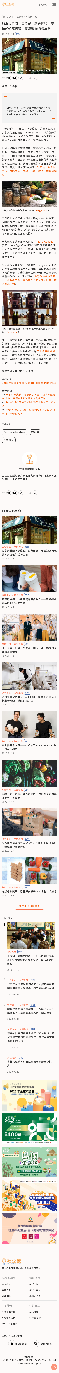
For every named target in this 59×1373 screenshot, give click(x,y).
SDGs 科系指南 (10, 1323)
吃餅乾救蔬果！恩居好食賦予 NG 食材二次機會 (29, 891)
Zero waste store (14, 432)
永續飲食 (6, 692)
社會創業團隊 (9, 1312)
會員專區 (42, 4)
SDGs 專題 (35, 1290)
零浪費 (35, 432)
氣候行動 (32, 16)
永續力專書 (35, 1295)
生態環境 (21, 16)
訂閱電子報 (35, 1317)
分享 (3, 78)
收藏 (29, 78)
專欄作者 (6, 1290)
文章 (11, 16)
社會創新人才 (9, 1317)
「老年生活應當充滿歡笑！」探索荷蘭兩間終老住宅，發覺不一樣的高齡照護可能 (30, 986)
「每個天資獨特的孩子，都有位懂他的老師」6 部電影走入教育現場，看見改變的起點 (30, 959)
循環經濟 (6, 595)
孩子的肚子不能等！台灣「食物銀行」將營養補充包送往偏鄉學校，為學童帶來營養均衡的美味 (30, 1037)
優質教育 (11, 951)
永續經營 (8, 440)
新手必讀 (34, 1284)
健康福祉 (11, 980)
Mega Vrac (42, 210)
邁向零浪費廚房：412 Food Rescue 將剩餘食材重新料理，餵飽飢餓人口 (29, 698)
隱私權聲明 (29, 1356)
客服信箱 (34, 1312)
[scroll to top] (54, 1367)
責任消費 (18, 595)
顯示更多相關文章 (29, 905)
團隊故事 (6, 1284)
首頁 (4, 16)
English (6, 1295)
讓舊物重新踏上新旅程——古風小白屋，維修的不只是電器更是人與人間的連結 (30, 1010)
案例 (27, 595)
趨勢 (18, 34)
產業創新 (18, 789)
